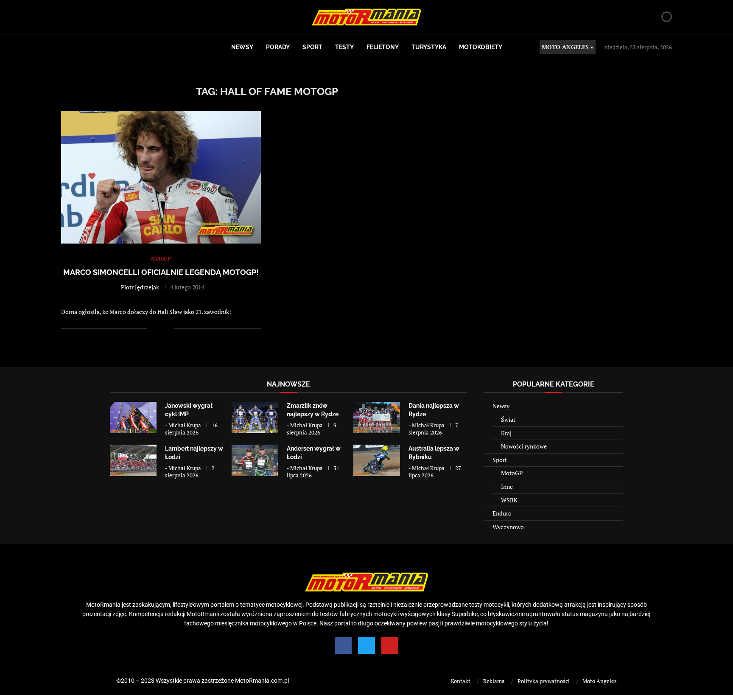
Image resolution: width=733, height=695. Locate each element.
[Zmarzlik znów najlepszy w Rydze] (255, 417)
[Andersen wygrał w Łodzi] (255, 460)
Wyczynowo (508, 527)
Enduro (502, 513)
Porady (278, 47)
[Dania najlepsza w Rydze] (376, 417)
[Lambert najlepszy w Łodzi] (133, 460)
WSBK (509, 500)
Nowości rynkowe (524, 446)
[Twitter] (366, 645)
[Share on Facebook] (159, 329)
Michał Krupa (184, 425)
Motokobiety (480, 47)
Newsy (242, 47)
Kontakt (460, 681)
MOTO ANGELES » (567, 47)
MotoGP (512, 473)
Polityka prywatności (544, 681)
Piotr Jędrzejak (140, 287)
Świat (508, 419)
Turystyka (428, 47)
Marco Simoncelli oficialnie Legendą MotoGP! (161, 272)
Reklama (494, 681)
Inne (507, 486)
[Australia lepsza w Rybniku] (376, 460)
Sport (312, 47)
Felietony (382, 47)
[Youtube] (389, 645)
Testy (344, 47)
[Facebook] (343, 645)
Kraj (506, 433)
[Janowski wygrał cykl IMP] (133, 417)
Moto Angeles (599, 681)
